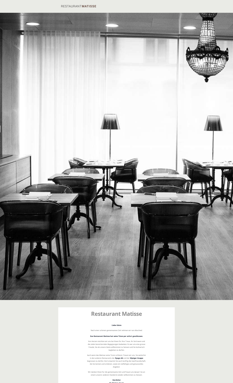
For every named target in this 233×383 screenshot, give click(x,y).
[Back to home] (78, 6)
